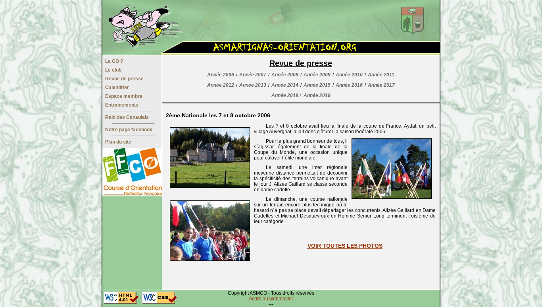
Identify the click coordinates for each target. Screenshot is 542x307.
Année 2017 (381, 85)
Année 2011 (381, 75)
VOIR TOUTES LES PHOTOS (345, 246)
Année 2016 (349, 85)
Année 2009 (317, 75)
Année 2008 (284, 75)
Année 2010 (349, 75)
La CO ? (114, 61)
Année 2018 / (286, 95)
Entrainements (121, 105)
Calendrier (117, 87)
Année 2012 (220, 85)
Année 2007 (252, 75)
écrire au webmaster (271, 298)
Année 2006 (220, 75)
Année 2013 (252, 85)
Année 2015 (317, 85)
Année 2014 (284, 85)
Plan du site (118, 142)
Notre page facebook (128, 129)
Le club (113, 70)
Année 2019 (317, 95)
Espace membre (123, 96)
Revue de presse (124, 79)
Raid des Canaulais (127, 117)
